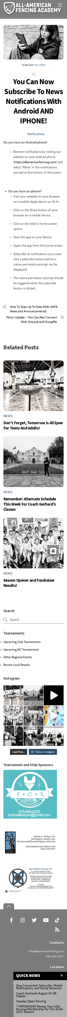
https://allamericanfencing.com (35, 162)
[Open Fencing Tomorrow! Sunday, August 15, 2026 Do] (33, 736)
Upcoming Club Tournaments (22, 642)
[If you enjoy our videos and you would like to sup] (54, 695)
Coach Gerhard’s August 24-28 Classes (36, 994)
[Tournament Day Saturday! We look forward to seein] (33, 715)
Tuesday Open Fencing (31, 1001)
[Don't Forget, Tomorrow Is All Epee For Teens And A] (13, 695)
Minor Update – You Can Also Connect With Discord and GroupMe (31, 319)
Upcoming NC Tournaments (21, 649)
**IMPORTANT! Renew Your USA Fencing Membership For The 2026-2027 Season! (40, 1009)
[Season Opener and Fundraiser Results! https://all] (13, 715)
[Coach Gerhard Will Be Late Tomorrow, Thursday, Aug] (54, 736)
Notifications (35, 134)
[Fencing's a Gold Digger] (54, 715)
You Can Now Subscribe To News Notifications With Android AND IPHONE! (33, 101)
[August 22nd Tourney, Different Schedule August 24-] (13, 736)
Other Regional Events (17, 657)
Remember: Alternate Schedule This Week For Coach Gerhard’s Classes (29, 504)
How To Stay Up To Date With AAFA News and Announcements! (34, 309)
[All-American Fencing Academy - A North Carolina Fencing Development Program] (33, 12)
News (7, 416)
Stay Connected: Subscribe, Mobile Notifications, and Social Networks (39, 987)
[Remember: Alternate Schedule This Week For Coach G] (33, 695)
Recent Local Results (16, 665)
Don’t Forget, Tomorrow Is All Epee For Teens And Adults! (33, 425)
